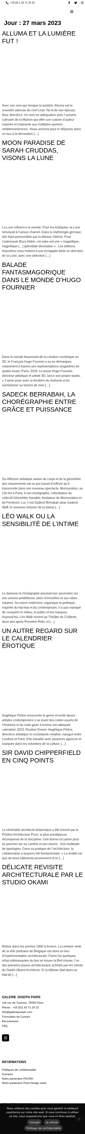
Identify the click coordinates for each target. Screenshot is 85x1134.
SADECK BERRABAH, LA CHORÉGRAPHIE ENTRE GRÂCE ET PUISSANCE (39, 402)
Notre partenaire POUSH (17, 1078)
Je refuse (52, 1122)
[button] (71, 11)
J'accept (34, 1122)
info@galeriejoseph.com (17, 1012)
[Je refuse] (78, 1118)
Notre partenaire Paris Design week (24, 1082)
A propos (7, 1074)
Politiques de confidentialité (19, 1069)
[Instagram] (82, 3)
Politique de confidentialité (43, 1128)
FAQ (5, 1025)
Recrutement (10, 1021)
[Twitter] (75, 3)
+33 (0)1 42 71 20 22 (25, 1007)
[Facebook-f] (69, 3)
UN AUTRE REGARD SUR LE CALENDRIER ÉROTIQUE (39, 638)
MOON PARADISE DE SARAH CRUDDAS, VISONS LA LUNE (33, 150)
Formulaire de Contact (16, 1016)
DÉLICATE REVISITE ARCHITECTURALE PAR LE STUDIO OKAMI (42, 875)
